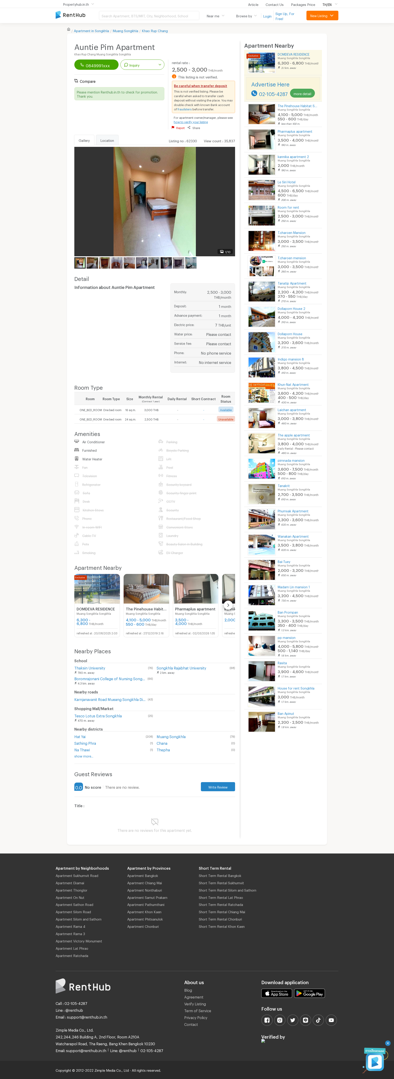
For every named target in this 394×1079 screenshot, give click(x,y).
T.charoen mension (292, 257)
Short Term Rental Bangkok (220, 875)
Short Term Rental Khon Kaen (222, 925)
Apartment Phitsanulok (145, 918)
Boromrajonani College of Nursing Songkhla (110, 678)
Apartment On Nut (70, 896)
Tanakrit (284, 485)
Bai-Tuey (284, 561)
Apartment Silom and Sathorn (78, 918)
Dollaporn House (290, 333)
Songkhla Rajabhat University (181, 667)
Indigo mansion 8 (291, 358)
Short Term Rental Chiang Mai (222, 911)
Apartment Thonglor (71, 889)
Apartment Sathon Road (74, 904)
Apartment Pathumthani (145, 904)
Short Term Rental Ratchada (221, 904)
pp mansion (287, 637)
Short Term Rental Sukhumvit (221, 882)
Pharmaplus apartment (295, 131)
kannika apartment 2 (293, 156)
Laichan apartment (292, 409)
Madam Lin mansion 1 (294, 586)
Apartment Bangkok (142, 875)
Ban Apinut (286, 713)
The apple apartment (294, 434)
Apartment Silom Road (73, 911)
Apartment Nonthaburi (144, 889)
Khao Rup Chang (155, 30)
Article (253, 4)
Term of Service (197, 1010)
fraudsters (185, 108)
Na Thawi (82, 749)
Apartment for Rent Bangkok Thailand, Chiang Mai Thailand (77, 15)
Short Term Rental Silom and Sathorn (227, 889)
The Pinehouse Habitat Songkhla (298, 105)
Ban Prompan (288, 611)
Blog (188, 989)
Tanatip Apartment (292, 282)
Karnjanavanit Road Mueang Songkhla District (110, 698)
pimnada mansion (291, 460)
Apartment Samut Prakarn (147, 896)
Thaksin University (89, 667)
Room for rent (288, 206)
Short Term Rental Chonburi (220, 918)
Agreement (193, 996)
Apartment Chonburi (143, 925)
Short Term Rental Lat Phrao (221, 896)
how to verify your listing (191, 121)
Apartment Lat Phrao (72, 947)
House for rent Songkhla (296, 687)
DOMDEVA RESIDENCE (293, 53)
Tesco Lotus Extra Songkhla (98, 715)
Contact (191, 1023)
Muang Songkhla (125, 30)
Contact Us (275, 4)
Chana (162, 742)
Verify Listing (195, 1003)
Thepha (163, 749)
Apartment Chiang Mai (144, 882)
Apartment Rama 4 (70, 925)
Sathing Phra (85, 742)
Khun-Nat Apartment (293, 384)
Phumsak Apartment (293, 510)
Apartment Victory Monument (79, 940)
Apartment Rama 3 (70, 933)
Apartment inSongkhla (91, 30)
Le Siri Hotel (287, 181)
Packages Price (303, 4)
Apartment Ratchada (72, 955)
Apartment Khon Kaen (144, 911)
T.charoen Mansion (292, 232)
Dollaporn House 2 (291, 308)
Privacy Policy (195, 1016)
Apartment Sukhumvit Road (77, 875)
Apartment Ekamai (70, 882)
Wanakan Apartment (293, 535)
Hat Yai (80, 735)
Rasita (282, 662)
